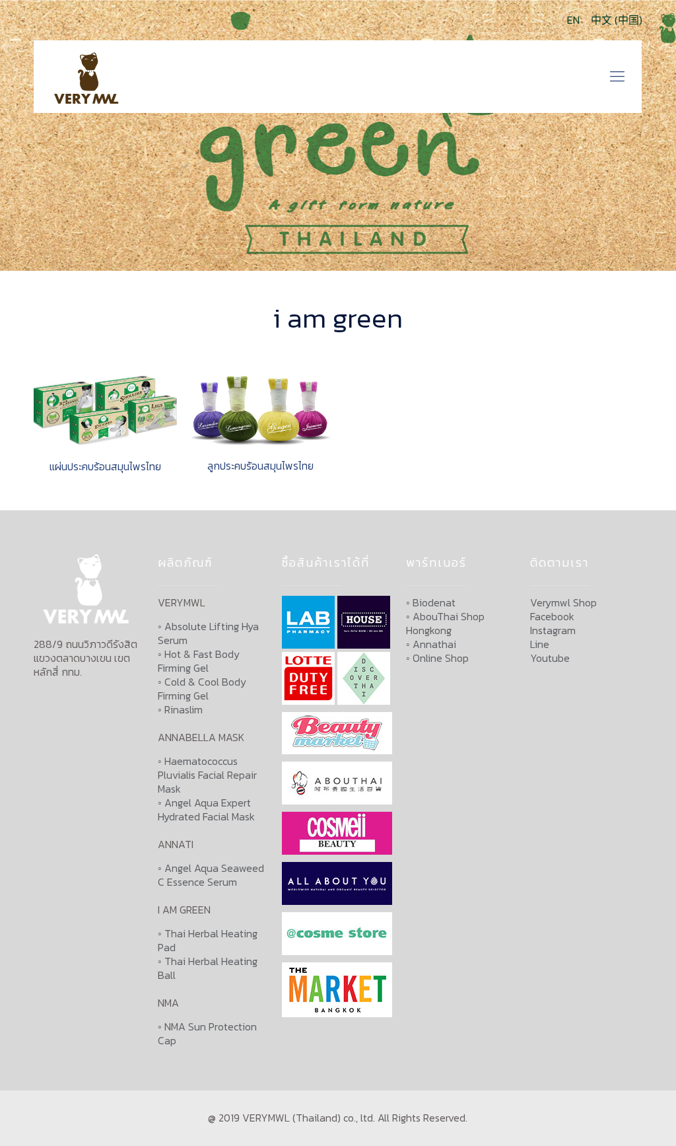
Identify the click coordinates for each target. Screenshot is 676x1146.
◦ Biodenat (431, 602)
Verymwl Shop (563, 602)
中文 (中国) (616, 20)
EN (573, 20)
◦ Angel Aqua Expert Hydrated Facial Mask (206, 809)
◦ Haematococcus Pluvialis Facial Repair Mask (207, 775)
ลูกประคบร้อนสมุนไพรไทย (260, 466)
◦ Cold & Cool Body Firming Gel (202, 688)
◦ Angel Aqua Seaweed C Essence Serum (211, 875)
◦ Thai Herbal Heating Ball (207, 968)
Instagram (553, 630)
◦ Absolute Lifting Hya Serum (208, 633)
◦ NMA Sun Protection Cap (207, 1033)
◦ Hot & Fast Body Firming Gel (199, 661)
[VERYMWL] (89, 76)
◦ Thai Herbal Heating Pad (207, 940)
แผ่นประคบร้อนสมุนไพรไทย (105, 466)
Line (539, 644)
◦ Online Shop (437, 658)
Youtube (550, 658)
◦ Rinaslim (180, 709)
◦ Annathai (431, 644)
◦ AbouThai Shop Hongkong (445, 623)
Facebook (552, 616)
